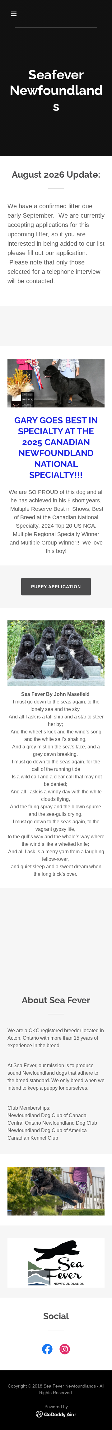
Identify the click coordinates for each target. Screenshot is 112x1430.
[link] (47, 1350)
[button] (18, 13)
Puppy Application (56, 586)
